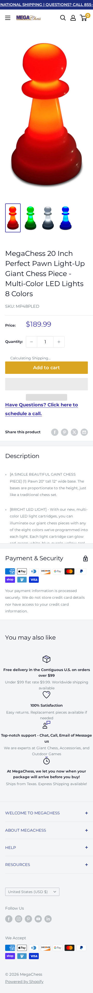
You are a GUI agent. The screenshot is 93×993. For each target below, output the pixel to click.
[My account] (73, 18)
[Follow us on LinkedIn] (48, 919)
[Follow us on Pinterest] (28, 919)
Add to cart (46, 368)
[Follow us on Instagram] (18, 919)
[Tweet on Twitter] (74, 432)
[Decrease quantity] (31, 341)
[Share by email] (84, 432)
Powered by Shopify (24, 981)
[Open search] (63, 18)
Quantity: (14, 341)
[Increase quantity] (58, 341)
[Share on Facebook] (54, 432)
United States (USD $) (28, 891)
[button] (46, 384)
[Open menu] (7, 18)
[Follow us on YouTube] (38, 919)
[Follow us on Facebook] (8, 919)
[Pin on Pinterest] (64, 432)
